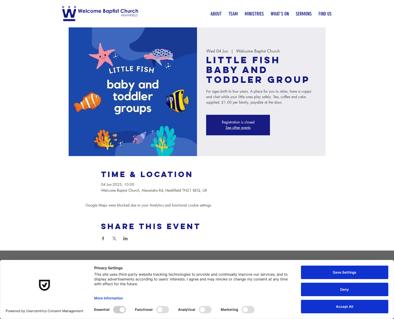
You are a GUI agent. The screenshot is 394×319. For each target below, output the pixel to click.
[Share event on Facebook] (103, 238)
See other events (238, 127)
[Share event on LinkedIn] (125, 238)
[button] (216, 14)
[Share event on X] (114, 238)
